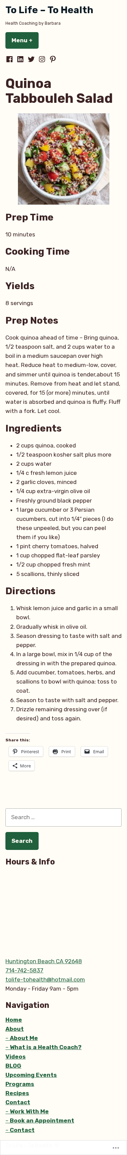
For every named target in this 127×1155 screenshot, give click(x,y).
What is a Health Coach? (46, 1047)
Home (13, 1019)
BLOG (13, 1065)
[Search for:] (63, 817)
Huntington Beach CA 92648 (43, 961)
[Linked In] (20, 59)
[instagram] (42, 59)
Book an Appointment (42, 1120)
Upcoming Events (31, 1074)
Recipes (17, 1093)
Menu (25, 40)
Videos (15, 1056)
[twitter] (31, 59)
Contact (17, 1102)
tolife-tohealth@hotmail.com (45, 979)
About (14, 1028)
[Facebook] (10, 59)
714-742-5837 (24, 970)
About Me (24, 1038)
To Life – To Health (49, 10)
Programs (19, 1084)
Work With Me (29, 1111)
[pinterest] (52, 59)
